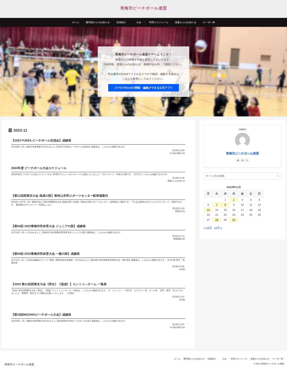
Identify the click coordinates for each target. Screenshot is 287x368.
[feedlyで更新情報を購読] (242, 160)
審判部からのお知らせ (194, 359)
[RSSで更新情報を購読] (247, 160)
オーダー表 (278, 359)
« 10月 (208, 227)
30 (233, 219)
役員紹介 (212, 359)
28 (216, 219)
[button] (278, 176)
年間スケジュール (239, 359)
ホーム (177, 359)
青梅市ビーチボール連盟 (242, 153)
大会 (224, 359)
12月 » (218, 227)
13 (208, 209)
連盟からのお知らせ (260, 359)
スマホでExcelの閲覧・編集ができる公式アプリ (144, 87)
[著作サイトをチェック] (238, 160)
